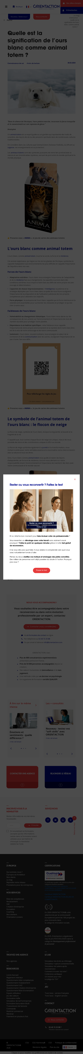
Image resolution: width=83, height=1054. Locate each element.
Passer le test (41, 570)
